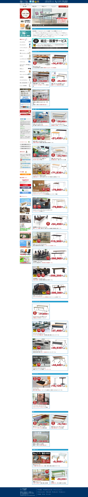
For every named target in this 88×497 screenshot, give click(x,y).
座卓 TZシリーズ (36, 426)
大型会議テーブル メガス (37, 261)
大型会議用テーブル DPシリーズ (39, 278)
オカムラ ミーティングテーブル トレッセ (40, 192)
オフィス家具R (23, 4)
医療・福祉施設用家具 (23, 82)
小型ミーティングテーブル (38, 124)
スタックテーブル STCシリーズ (39, 333)
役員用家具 (22, 77)
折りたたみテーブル (36, 66)
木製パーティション (23, 137)
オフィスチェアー (23, 44)
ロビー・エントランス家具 (24, 74)
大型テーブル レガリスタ (37, 295)
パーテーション (22, 61)
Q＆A (44, 494)
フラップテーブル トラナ (37, 350)
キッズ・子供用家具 (23, 85)
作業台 (52, 481)
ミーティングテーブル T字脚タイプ (39, 158)
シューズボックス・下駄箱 (24, 58)
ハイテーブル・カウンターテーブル (39, 405)
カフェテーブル (36, 388)
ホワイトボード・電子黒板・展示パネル (25, 65)
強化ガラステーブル (36, 464)
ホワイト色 (23, 130)
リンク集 (48, 494)
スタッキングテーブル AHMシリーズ (40, 316)
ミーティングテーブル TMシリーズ (57, 124)
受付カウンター (22, 71)
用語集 (40, 494)
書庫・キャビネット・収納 (24, 53)
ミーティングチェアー (23, 47)
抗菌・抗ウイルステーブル (56, 158)
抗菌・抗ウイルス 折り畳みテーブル (58, 83)
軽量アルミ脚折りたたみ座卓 (38, 443)
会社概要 (40, 489)
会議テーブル (22, 50)
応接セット (22, 68)
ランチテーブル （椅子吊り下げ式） (39, 175)
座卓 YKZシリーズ (54, 426)
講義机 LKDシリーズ (37, 481)
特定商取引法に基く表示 (48, 489)
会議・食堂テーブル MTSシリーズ (39, 141)
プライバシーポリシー (58, 489)
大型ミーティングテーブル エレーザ (39, 244)
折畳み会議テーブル (36, 83)
